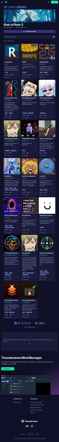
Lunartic (42, 176)
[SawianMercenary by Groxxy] (29, 128)
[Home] (6, 2)
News (37, 434)
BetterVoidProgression (12, 215)
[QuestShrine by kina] (29, 205)
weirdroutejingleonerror (29, 176)
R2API (24, 62)
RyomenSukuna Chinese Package (29, 98)
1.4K (13, 74)
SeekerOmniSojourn (46, 253)
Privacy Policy (31, 434)
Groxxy (25, 140)
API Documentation (36, 402)
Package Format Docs (36, 405)
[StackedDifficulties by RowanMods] (12, 290)
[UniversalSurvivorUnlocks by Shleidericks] (12, 88)
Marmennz (26, 255)
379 (30, 74)
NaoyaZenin (26, 253)
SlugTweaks (44, 255)
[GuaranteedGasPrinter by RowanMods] (29, 290)
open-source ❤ (41, 438)
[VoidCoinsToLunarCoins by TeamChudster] (47, 205)
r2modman (8, 62)
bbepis (43, 64)
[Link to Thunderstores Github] (32, 426)
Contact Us (22, 434)
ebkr (7, 64)
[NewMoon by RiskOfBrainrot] (12, 166)
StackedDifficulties (11, 300)
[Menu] (2, 2)
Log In (55, 2)
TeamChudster (45, 217)
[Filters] (53, 36)
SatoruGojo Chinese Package (47, 98)
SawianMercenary (28, 138)
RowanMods (9, 302)
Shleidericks (9, 100)
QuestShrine (26, 215)
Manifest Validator (35, 407)
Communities (17, 402)
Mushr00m (44, 178)
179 (36, 323)
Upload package (31, 31)
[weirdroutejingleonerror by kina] (29, 166)
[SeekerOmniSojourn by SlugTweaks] (47, 243)
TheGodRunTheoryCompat (12, 253)
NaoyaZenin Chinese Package (12, 138)
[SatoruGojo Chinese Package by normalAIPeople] (47, 88)
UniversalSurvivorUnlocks (12, 98)
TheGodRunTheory (11, 255)
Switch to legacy (48, 2)
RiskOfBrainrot (10, 178)
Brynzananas (44, 140)
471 (48, 74)
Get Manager (6, 369)
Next (41, 323)
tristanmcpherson (28, 64)
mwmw (8, 217)
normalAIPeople (28, 100)
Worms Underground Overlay (47, 138)
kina (25, 178)
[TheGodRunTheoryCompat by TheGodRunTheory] (12, 243)
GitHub (32, 412)
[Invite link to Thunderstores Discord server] (27, 426)
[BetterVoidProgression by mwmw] (12, 205)
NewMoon (8, 176)
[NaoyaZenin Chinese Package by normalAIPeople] (12, 128)
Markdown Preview (36, 410)
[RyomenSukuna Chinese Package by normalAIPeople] (29, 88)
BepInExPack (44, 62)
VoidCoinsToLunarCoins (47, 215)
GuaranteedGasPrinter (29, 300)
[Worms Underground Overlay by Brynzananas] (47, 128)
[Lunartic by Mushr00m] (47, 166)
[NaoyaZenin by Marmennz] (29, 243)
